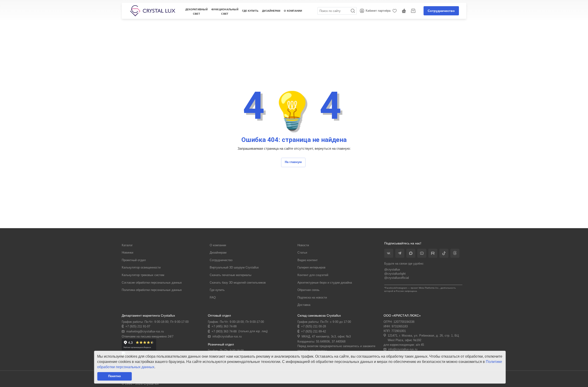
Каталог (127, 245)
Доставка (303, 305)
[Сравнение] (404, 11)
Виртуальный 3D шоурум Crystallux (234, 267)
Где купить (250, 10)
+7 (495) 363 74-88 (224, 326)
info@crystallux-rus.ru (227, 336)
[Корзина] (414, 11)
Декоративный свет (196, 11)
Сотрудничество (441, 11)
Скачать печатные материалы (230, 275)
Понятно (114, 376)
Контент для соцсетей (312, 275)
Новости (303, 245)
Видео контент (307, 260)
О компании (218, 245)
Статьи (302, 252)
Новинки (127, 252)
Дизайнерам (218, 252)
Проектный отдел (134, 260)
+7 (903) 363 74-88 (224, 331)
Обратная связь (308, 290)
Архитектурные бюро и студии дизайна (324, 282)
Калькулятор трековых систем (143, 275)
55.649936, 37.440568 (330, 341)
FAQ (213, 297)
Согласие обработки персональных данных (152, 282)
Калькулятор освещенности (141, 267)
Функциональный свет (224, 11)
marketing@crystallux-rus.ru (145, 331)
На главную (293, 162)
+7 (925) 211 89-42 (313, 331)
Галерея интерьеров (311, 267)
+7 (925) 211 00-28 (313, 326)
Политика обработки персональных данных (152, 290)
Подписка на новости (312, 297)
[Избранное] (395, 10)
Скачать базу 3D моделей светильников (238, 282)
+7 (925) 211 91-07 (137, 326)
